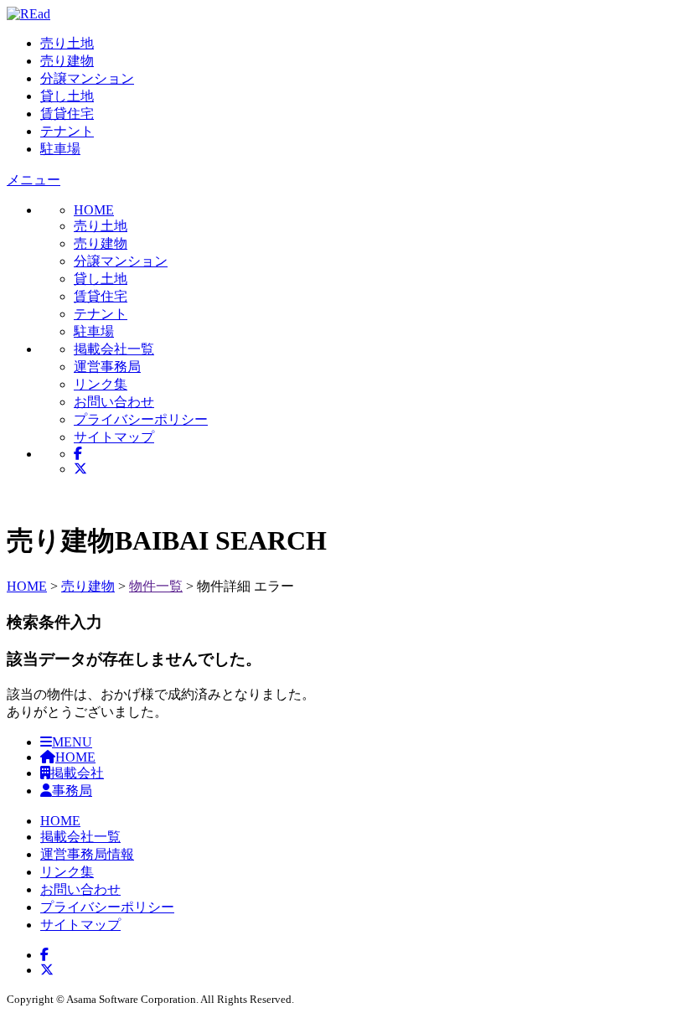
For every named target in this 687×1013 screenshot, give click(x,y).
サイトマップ (114, 437)
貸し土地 (67, 96)
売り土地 (67, 43)
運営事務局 (107, 366)
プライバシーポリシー (141, 419)
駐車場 (60, 149)
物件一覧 (156, 586)
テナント (67, 131)
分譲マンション (87, 78)
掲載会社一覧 (114, 349)
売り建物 (67, 61)
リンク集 (100, 384)
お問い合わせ (114, 402)
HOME (27, 586)
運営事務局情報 (87, 854)
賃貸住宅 (67, 113)
